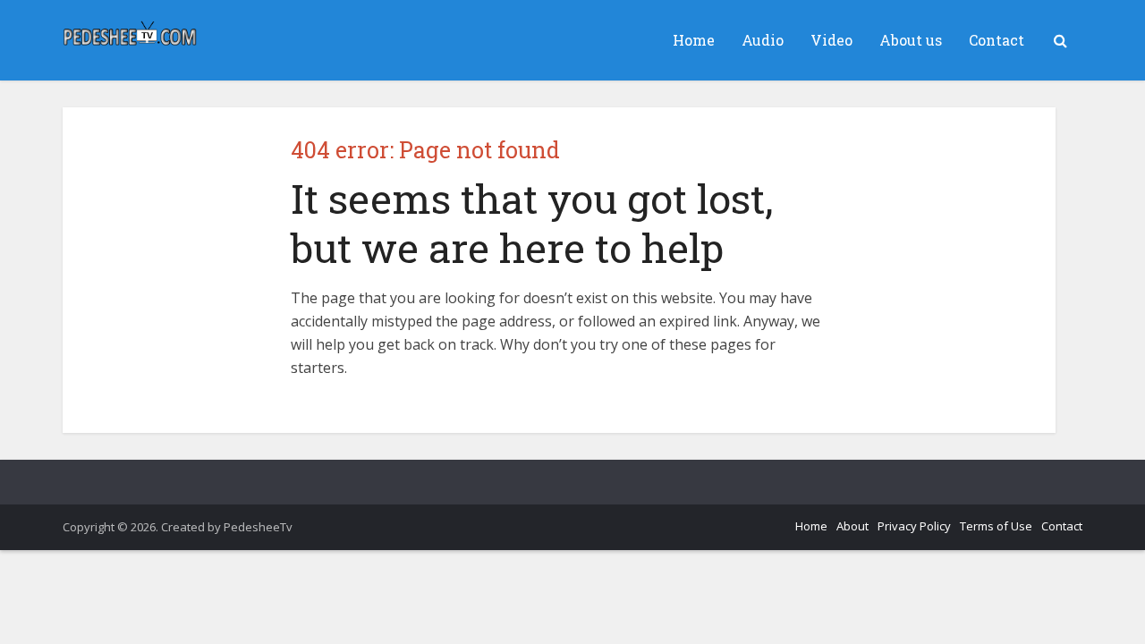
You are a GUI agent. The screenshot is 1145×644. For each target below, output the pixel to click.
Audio (763, 39)
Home (694, 39)
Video (831, 39)
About (852, 526)
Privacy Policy (914, 526)
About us (910, 39)
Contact (996, 39)
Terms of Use (996, 526)
